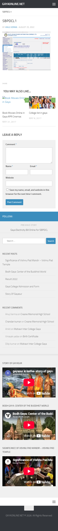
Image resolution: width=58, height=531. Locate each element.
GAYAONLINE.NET (13, 4)
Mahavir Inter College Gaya (27, 329)
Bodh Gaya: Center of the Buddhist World (25, 271)
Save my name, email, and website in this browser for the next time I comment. (27, 192)
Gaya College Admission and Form (22, 286)
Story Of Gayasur (13, 293)
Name (9, 166)
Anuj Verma (11, 27)
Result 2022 (11, 279)
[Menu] (54, 4)
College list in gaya (38, 112)
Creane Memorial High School (35, 314)
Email (33, 166)
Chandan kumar (13, 321)
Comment (11, 144)
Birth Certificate (30, 336)
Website (10, 177)
